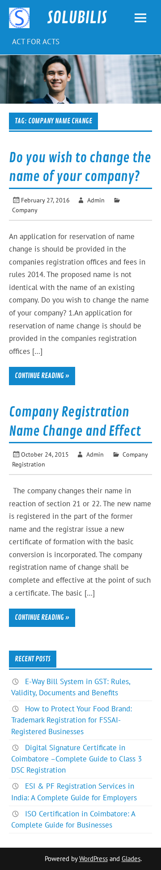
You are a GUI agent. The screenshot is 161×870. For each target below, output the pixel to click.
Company (25, 210)
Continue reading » (42, 375)
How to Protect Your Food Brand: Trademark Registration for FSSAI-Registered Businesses (71, 720)
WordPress (93, 858)
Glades (131, 858)
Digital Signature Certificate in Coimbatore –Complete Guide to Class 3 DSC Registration (76, 759)
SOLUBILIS (77, 18)
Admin (96, 200)
